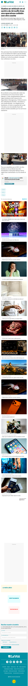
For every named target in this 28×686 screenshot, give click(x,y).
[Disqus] (14, 520)
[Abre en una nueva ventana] (14, 681)
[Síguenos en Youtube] (10, 662)
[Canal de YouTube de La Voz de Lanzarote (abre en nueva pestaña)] (20, 2)
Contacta (4, 666)
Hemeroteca (13, 666)
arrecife (3, 189)
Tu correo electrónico (4, 635)
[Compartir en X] (7, 27)
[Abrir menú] (2, 2)
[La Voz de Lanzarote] (9, 2)
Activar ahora (8, 183)
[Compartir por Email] (17, 27)
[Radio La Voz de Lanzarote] (23, 2)
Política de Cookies (8, 673)
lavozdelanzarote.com (7, 23)
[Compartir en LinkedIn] (9, 27)
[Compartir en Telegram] (14, 27)
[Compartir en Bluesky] (4, 27)
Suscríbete (6, 647)
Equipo (8, 666)
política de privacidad (15, 644)
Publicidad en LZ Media (8, 668)
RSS (17, 666)
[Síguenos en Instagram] (14, 662)
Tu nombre (3, 630)
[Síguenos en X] (17, 662)
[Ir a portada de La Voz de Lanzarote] (14, 656)
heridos (3, 192)
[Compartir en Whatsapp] (12, 27)
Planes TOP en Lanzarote (19, 668)
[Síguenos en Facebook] (7, 662)
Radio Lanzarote (22, 666)
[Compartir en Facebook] (2, 27)
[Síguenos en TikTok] (21, 662)
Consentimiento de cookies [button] (18, 673)
